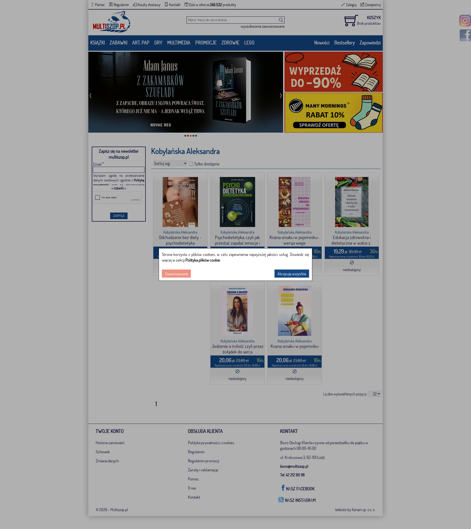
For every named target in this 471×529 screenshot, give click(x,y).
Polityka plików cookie (202, 260)
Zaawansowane (176, 273)
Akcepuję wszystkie (291, 273)
